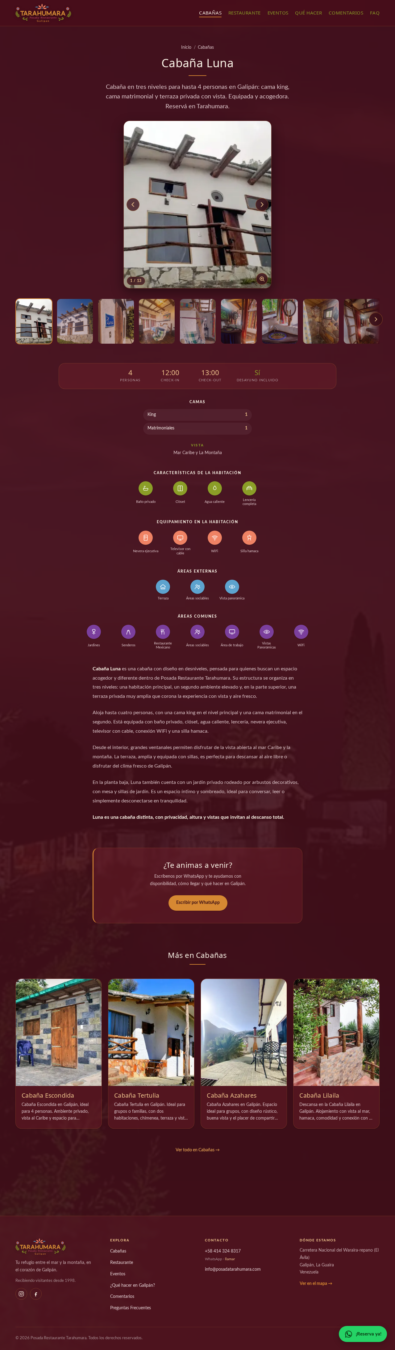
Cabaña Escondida (48, 1095)
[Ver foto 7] (279, 321)
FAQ (375, 13)
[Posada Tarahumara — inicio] (43, 13)
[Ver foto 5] (197, 321)
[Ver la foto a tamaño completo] (197, 204)
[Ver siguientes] (376, 319)
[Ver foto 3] (116, 321)
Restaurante (244, 13)
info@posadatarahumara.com (233, 1269)
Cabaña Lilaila (319, 1095)
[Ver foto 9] (361, 321)
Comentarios (346, 13)
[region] (197, 323)
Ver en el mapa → (316, 1283)
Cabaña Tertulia (136, 1095)
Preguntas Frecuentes (130, 1308)
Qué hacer (308, 13)
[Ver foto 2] (75, 321)
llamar (230, 1259)
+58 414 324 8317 (223, 1251)
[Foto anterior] (133, 204)
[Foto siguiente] (262, 204)
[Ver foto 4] (156, 321)
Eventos (278, 13)
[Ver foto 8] (320, 321)
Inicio (186, 47)
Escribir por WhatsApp (198, 903)
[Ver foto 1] (33, 321)
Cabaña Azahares (231, 1095)
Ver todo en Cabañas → (198, 1150)
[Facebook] (36, 1294)
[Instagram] (21, 1294)
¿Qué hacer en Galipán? (132, 1285)
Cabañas (210, 13)
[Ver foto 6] (238, 321)
